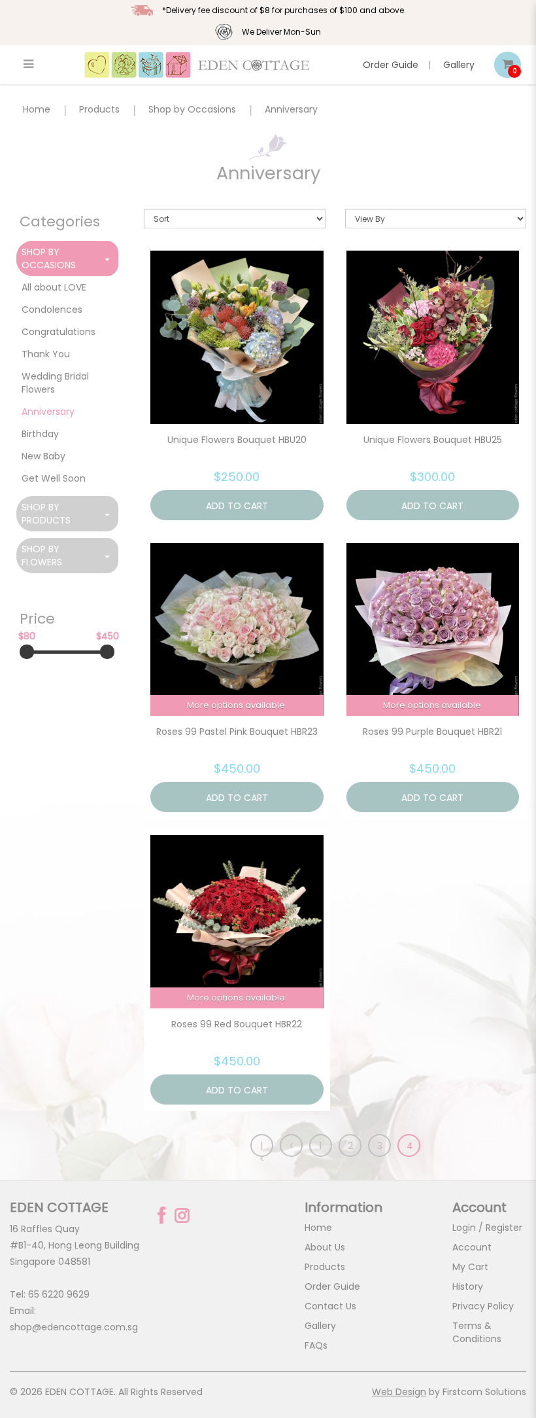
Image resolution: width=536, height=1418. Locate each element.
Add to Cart (237, 505)
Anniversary (291, 109)
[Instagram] (182, 1215)
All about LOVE (54, 287)
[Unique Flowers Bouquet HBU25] (433, 337)
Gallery (459, 64)
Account (472, 1247)
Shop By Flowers (42, 555)
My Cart (470, 1266)
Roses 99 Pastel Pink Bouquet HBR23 (237, 731)
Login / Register (487, 1227)
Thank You (46, 354)
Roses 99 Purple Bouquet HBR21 (432, 731)
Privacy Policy (483, 1306)
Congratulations (58, 331)
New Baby (43, 456)
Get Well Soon (54, 478)
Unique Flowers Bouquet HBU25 (432, 439)
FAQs (316, 1345)
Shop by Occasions (192, 109)
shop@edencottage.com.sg (74, 1327)
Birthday (40, 433)
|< (262, 1148)
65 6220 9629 (59, 1294)
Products (99, 109)
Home (36, 109)
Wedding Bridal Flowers (55, 383)
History (467, 1286)
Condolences (52, 309)
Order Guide (390, 64)
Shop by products (46, 514)
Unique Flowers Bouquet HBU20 (237, 439)
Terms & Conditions (476, 1332)
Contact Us (330, 1306)
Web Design (399, 1391)
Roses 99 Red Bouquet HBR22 (236, 1024)
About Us (325, 1247)
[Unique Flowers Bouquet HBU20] (237, 337)
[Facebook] (161, 1215)
